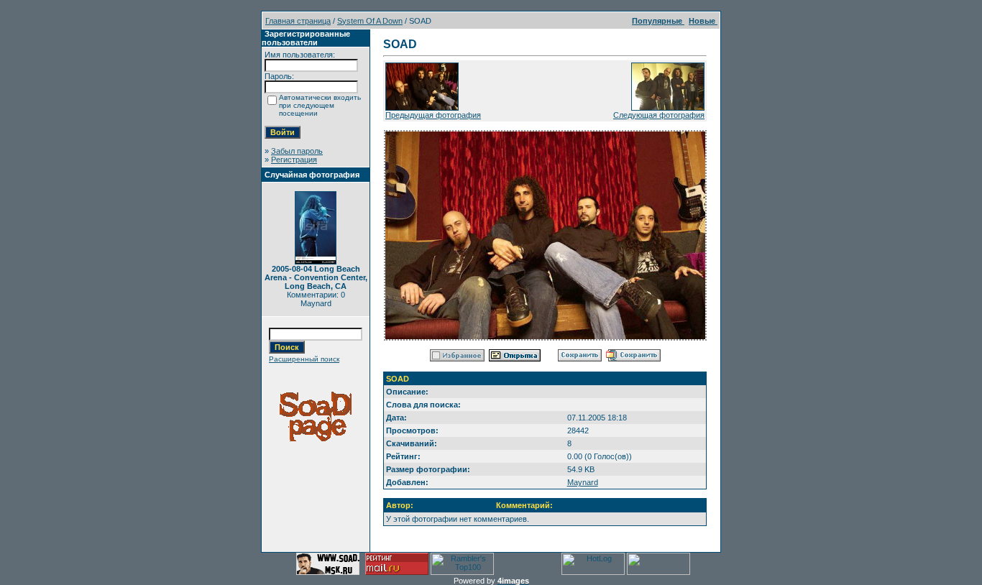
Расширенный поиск (304, 359)
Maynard (582, 482)
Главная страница (298, 21)
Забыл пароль (297, 151)
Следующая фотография (659, 115)
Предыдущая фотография (433, 115)
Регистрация (294, 159)
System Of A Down (370, 21)
